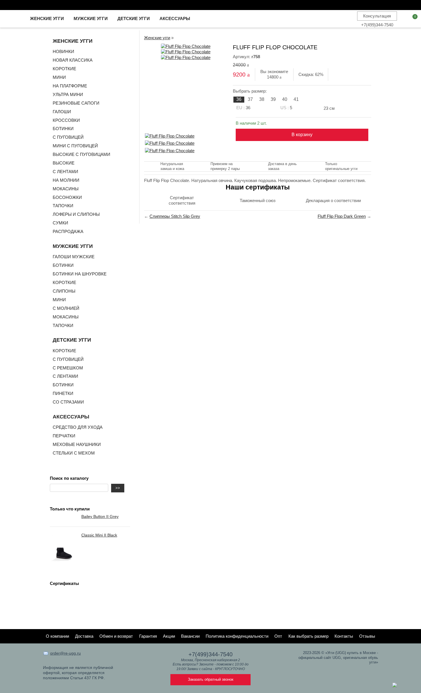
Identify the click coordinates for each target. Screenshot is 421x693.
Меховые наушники (77, 444)
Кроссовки (66, 120)
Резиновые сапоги (76, 103)
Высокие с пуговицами (81, 154)
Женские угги (157, 37)
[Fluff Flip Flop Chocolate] (185, 46)
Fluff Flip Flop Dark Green (342, 216)
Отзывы (367, 636)
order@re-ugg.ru (65, 653)
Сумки (60, 222)
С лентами (65, 171)
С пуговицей (68, 137)
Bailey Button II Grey (100, 516)
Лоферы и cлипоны (76, 214)
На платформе (70, 85)
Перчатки (64, 435)
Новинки (63, 51)
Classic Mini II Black (99, 535)
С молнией (66, 308)
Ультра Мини (68, 94)
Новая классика (73, 60)
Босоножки (67, 197)
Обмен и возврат (116, 636)
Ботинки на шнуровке (80, 273)
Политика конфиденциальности (237, 636)
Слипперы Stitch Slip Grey (174, 216)
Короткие (64, 68)
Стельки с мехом (74, 453)
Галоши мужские (74, 256)
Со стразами (68, 402)
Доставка (84, 636)
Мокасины (65, 188)
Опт (278, 636)
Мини (59, 77)
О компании (57, 636)
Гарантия (148, 636)
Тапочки (63, 205)
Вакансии (190, 636)
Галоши (62, 111)
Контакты (344, 636)
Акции (169, 636)
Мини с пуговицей (75, 145)
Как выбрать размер (308, 636)
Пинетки (63, 393)
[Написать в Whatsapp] (394, 685)
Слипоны (64, 291)
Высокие (63, 162)
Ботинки (63, 128)
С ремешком (68, 367)
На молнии (66, 180)
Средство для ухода (78, 427)
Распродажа (68, 231)
